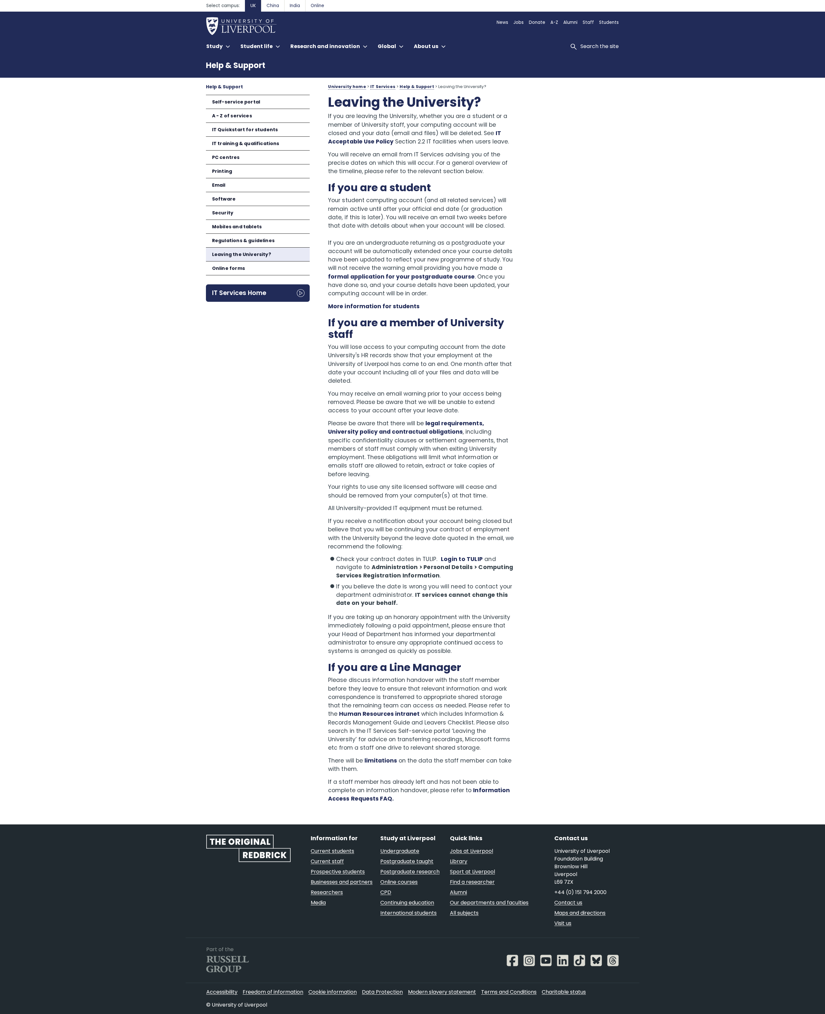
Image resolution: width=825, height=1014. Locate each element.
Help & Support (235, 65)
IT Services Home (239, 292)
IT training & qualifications (245, 143)
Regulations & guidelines (243, 240)
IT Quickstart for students (245, 129)
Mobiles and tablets (237, 226)
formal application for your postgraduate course (401, 277)
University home (347, 86)
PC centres (226, 157)
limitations (380, 760)
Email (219, 185)
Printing (222, 171)
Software (224, 199)
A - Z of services (232, 116)
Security (222, 213)
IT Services (382, 86)
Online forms (228, 268)
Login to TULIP (462, 559)
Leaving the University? (241, 254)
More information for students (374, 306)
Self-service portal (236, 102)
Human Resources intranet (379, 714)
